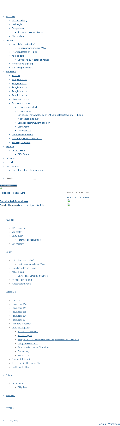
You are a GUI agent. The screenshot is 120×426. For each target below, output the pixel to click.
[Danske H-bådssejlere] (12, 193)
